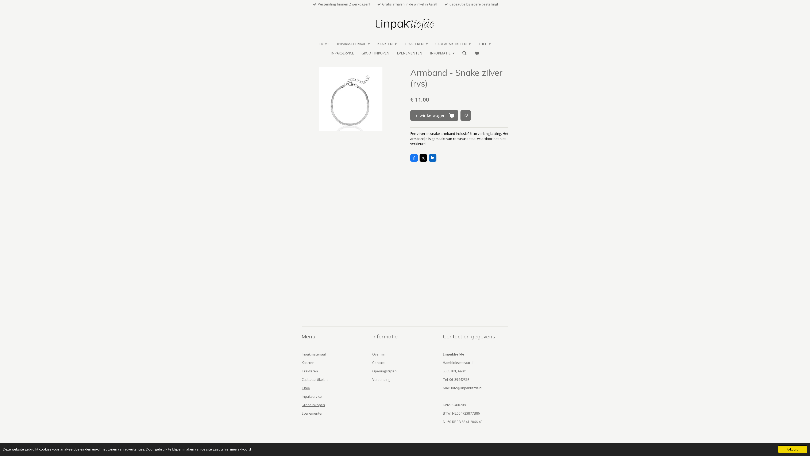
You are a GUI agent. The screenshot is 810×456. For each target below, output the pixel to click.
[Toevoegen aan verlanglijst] (465, 115)
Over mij (378, 354)
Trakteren (310, 371)
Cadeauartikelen (315, 379)
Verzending (381, 379)
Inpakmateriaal (314, 354)
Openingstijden (384, 371)
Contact (378, 362)
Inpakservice (312, 396)
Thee (306, 388)
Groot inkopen (313, 405)
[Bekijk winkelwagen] (477, 53)
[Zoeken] (464, 53)
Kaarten (308, 362)
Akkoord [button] (792, 449)
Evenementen (312, 413)
